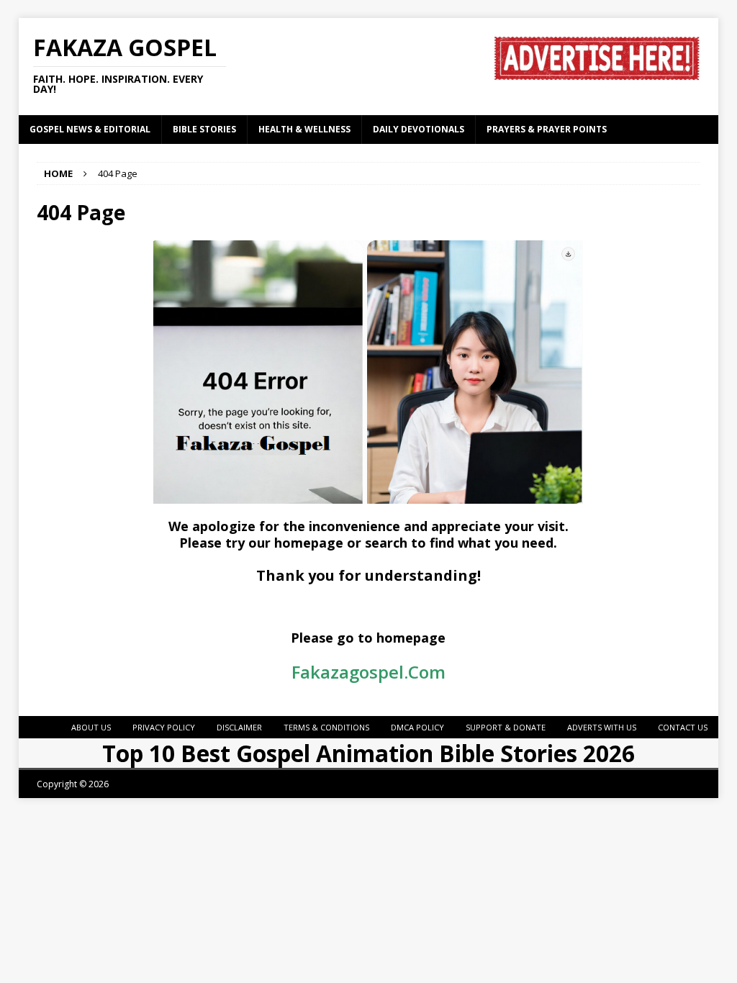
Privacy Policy (163, 727)
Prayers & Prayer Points (547, 129)
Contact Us (682, 727)
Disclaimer (239, 727)
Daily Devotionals (418, 129)
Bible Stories (204, 129)
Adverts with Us (601, 727)
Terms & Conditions (326, 727)
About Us (91, 727)
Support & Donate (506, 727)
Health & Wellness (304, 129)
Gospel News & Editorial (90, 129)
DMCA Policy (417, 727)
